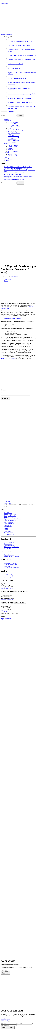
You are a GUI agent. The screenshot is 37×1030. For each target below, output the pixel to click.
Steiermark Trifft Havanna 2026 (12, 174)
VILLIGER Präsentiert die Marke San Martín (20, 41)
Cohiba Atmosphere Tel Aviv (15, 64)
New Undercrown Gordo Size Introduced (19, 45)
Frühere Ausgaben (13, 151)
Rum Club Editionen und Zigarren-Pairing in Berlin (22, 94)
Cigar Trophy (14, 125)
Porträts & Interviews (13, 136)
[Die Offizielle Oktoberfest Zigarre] (9, 76)
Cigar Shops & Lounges (10, 523)
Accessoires (7, 525)
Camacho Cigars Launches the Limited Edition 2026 (22, 55)
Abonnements (8, 544)
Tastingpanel (11, 149)
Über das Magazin (13, 145)
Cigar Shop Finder (13, 155)
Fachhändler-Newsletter (10, 564)
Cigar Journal (4, 3)
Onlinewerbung (8, 575)
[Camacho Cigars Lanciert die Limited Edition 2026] (9, 58)
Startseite (6, 119)
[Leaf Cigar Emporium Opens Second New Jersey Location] (9, 48)
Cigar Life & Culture (13, 137)
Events (9, 134)
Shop (5, 157)
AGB (2, 618)
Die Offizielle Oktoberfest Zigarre (17, 78)
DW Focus (11, 111)
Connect (6, 152)
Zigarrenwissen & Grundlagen (16, 130)
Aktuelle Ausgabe (12, 146)
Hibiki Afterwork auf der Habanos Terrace (15, 173)
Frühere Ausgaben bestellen (11, 547)
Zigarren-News (8, 120)
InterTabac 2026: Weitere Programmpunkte (19, 98)
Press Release (14, 276)
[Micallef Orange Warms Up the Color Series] (9, 101)
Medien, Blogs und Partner (11, 556)
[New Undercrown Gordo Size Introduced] (9, 44)
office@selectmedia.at (7, 599)
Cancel (11, 1027)
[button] (5, 1019)
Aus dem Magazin (9, 534)
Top (2, 619)
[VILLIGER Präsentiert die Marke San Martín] (9, 39)
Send (4, 1027)
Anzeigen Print (8, 574)
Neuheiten (10, 128)
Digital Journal (8, 159)
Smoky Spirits (8, 526)
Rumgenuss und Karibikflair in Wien (14, 179)
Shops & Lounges (12, 131)
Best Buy (13, 123)
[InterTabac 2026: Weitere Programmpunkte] (9, 96)
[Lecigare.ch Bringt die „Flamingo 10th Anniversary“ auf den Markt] (9, 81)
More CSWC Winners (14, 68)
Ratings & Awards (13, 122)
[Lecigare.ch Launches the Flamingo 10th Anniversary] (9, 86)
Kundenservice (8, 548)
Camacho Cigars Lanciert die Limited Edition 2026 (21, 59)
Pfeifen (6, 528)
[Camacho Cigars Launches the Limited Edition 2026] (9, 54)
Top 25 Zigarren (15, 126)
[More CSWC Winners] (9, 66)
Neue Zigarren (8, 513)
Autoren (10, 148)
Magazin (6, 143)
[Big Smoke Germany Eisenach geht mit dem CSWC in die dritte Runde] (9, 105)
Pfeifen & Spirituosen (13, 140)
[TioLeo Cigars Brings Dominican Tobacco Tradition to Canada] (9, 71)
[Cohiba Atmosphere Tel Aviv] (9, 62)
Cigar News (7, 279)
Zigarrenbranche (12, 142)
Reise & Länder (12, 139)
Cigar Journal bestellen (10, 563)
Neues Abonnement (9, 545)
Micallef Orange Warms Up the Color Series (20, 102)
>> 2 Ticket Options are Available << (11, 318)
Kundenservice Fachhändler (11, 567)
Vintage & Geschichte (14, 133)
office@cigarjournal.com (7, 588)
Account (6, 160)
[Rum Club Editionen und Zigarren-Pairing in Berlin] (9, 92)
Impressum (8, 618)
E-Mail (3, 970)
